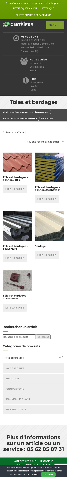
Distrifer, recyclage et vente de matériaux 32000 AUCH (26, 112)
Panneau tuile (16, 409)
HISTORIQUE (47, 8)
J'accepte (48, 474)
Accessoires (15, 368)
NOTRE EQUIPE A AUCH (25, 8)
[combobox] (33, 356)
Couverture (15, 388)
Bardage (12, 378)
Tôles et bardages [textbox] (32, 357)
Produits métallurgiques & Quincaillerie (20, 118)
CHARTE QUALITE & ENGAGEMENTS (33, 15)
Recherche (43, 336)
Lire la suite (14, 189)
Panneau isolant (18, 399)
